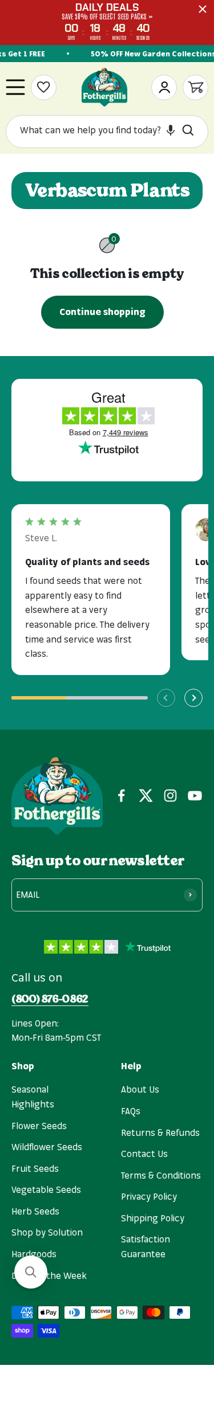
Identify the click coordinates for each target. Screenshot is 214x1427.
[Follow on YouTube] (195, 795)
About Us (140, 1089)
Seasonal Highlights (32, 1096)
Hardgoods (33, 1254)
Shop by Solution (47, 1232)
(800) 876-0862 (49, 999)
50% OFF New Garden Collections (151, 53)
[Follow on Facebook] (121, 795)
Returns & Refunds (160, 1132)
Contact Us (144, 1153)
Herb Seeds (35, 1211)
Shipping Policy (152, 1218)
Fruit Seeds (35, 1168)
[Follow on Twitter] (146, 795)
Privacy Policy (149, 1196)
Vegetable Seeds (46, 1189)
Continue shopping (102, 311)
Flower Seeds (39, 1125)
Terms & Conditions (161, 1175)
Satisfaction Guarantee (145, 1246)
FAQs (130, 1111)
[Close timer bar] (202, 9)
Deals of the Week (49, 1275)
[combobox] (97, 130)
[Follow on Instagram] (170, 795)
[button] (170, 130)
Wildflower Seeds (46, 1146)
